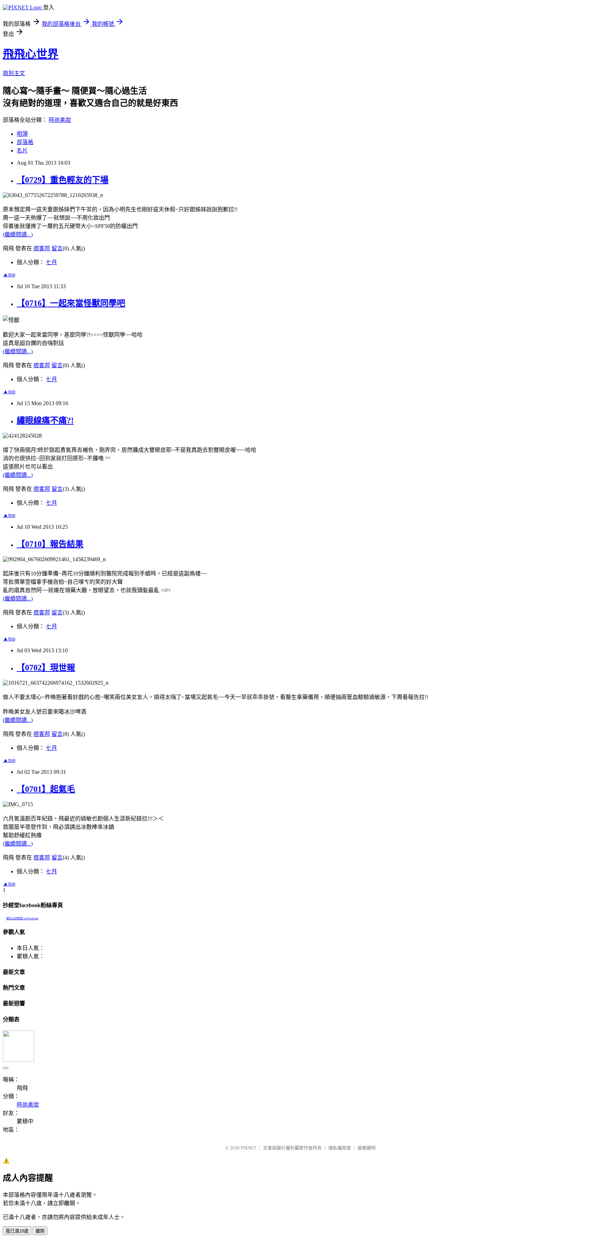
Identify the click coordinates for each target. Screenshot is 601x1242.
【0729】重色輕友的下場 (63, 179)
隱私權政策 (339, 1147)
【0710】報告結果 (50, 544)
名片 (22, 151)
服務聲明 (367, 1147)
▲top (9, 274)
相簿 (22, 134)
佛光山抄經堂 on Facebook (22, 918)
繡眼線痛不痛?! (45, 420)
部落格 (25, 142)
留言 (57, 248)
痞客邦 (41, 248)
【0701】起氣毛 (46, 789)
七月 (51, 262)
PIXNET (248, 1147)
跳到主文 (14, 73)
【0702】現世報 (46, 667)
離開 (40, 1231)
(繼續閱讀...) (18, 234)
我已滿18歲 (17, 1231)
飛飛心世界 (30, 54)
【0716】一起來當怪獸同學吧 (71, 303)
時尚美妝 (60, 120)
